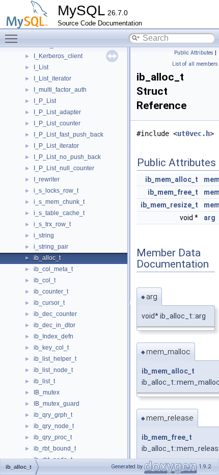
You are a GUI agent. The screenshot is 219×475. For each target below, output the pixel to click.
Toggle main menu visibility (13, 38)
